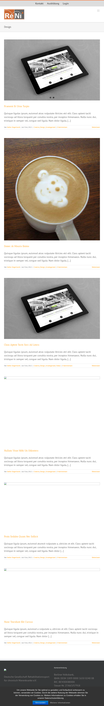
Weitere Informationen (60, 703)
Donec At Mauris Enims (16, 246)
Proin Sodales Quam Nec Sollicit (21, 536)
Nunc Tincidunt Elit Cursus (18, 621)
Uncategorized (50, 127)
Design (42, 127)
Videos (58, 366)
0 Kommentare (62, 127)
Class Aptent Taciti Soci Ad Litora (21, 344)
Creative (36, 127)
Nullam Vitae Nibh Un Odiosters (21, 450)
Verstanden (40, 703)
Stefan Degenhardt (13, 127)
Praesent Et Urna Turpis (16, 106)
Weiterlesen (96, 127)
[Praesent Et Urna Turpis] (52, 69)
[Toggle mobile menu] (98, 10)
